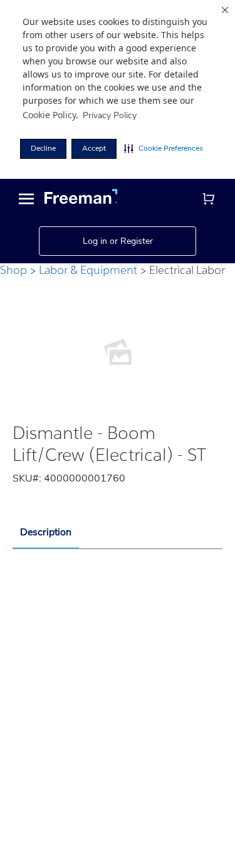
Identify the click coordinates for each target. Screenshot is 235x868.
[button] (164, 149)
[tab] (46, 532)
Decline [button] (43, 148)
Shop (13, 270)
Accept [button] (94, 148)
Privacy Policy (110, 115)
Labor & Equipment (88, 270)
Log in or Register (118, 241)
